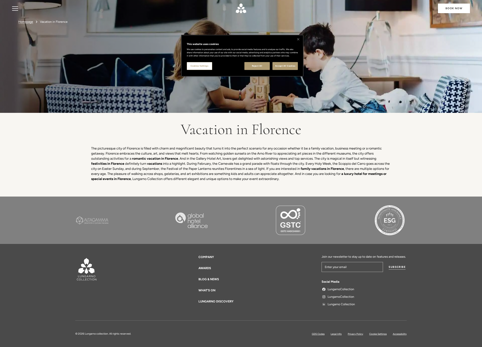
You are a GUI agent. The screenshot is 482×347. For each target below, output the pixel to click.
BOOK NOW (453, 8)
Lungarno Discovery (215, 301)
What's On (206, 290)
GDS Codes (318, 334)
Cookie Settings (378, 334)
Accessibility (400, 334)
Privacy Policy (355, 334)
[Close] (298, 39)
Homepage (25, 22)
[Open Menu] (15, 8)
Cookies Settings (199, 66)
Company (206, 257)
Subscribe (397, 267)
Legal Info (336, 334)
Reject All (257, 66)
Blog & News (208, 279)
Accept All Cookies (285, 66)
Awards (204, 268)
